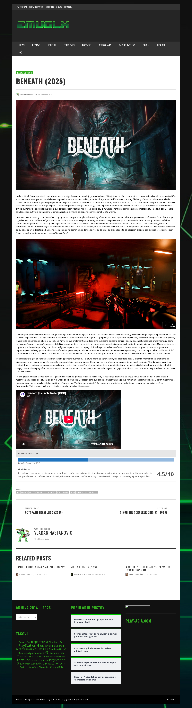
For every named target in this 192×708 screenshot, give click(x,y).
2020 (24, 649)
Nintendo (43, 660)
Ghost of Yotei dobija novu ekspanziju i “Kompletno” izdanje (148, 568)
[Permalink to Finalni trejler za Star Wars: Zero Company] (41, 591)
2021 (25, 656)
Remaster (54, 653)
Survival (79, 492)
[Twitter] (162, 7)
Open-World (31, 663)
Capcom (34, 660)
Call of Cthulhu (35, 492)
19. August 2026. (99, 574)
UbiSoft (62, 649)
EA (28, 649)
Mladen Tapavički (26, 574)
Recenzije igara (24, 72)
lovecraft (52, 492)
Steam (72, 492)
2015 (42, 645)
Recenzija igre (63, 492)
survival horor (91, 492)
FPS (45, 492)
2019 (41, 649)
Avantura (54, 649)
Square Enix (24, 642)
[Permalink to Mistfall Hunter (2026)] (96, 591)
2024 (61, 653)
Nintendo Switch (57, 656)
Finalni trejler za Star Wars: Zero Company (41, 567)
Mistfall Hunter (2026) (84, 567)
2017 (62, 663)
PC (46, 652)
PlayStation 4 (29, 645)
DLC (46, 649)
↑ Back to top (170, 699)
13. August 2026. (150, 574)
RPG (60, 667)
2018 (47, 645)
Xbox (20, 656)
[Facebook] (151, 7)
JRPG (52, 646)
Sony (36, 653)
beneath (24, 492)
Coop (35, 667)
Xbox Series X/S (41, 656)
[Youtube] (167, 7)
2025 (18, 492)
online (55, 642)
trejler (35, 642)
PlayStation (52, 663)
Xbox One (23, 660)
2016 (22, 663)
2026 (41, 653)
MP (56, 646)
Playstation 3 (45, 667)
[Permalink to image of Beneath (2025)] (96, 145)
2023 (48, 642)
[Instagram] (157, 7)
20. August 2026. (41, 574)
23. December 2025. (45, 94)
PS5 (61, 642)
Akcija (41, 663)
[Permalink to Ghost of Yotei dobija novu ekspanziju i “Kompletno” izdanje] (151, 591)
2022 (18, 649)
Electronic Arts (26, 667)
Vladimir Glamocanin (82, 574)
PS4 (61, 646)
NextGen (34, 649)
